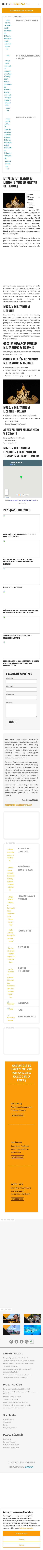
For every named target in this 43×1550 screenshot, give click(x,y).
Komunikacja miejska (27, 1016)
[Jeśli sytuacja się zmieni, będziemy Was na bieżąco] (11, 1232)
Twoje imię (10, 678)
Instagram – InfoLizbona (11, 1445)
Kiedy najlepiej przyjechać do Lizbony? (15, 1358)
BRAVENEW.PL (29, 1467)
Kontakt (5, 1425)
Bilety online (23, 947)
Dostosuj (21, 1539)
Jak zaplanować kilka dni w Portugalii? (15, 1378)
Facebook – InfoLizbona (11, 1447)
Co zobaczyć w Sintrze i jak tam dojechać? (17, 1369)
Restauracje (23, 1002)
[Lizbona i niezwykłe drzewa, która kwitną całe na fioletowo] (11, 1330)
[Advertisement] (21, 265)
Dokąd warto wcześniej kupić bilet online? (16, 1389)
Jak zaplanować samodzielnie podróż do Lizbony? (19, 1361)
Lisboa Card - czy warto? (27, 20)
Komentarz (9, 702)
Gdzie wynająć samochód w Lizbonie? (15, 1402)
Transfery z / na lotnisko (11, 1399)
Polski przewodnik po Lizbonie (21, 10)
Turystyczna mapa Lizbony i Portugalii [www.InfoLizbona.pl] (22, 500)
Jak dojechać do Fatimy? (11, 1372)
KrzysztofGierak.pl (9, 1442)
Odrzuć (21, 1545)
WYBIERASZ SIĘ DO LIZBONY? (18, 805)
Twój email (10, 686)
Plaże (20, 1009)
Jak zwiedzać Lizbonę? (10, 1366)
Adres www (10, 694)
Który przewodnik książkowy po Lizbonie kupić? (18, 1363)
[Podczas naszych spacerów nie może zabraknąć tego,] (11, 1296)
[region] (21, 1529)
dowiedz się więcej (17, 1115)
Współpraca (7, 1422)
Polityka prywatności (26, 1528)
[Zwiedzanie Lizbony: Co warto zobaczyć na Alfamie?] (11, 1318)
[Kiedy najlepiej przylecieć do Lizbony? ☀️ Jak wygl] (11, 1253)
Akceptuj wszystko (21, 1533)
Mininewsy (14, 16)
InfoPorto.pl (7, 1439)
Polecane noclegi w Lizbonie (12, 1396)
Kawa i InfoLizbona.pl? (26, 117)
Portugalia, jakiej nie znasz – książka (28, 57)
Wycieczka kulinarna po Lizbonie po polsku (17, 1405)
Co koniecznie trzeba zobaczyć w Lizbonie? (17, 1375)
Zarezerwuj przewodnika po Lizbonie (14, 1408)
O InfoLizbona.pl (8, 1419)
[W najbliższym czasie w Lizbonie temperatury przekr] (11, 1275)
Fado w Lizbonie (24, 930)
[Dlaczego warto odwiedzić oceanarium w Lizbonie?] (32, 1330)
